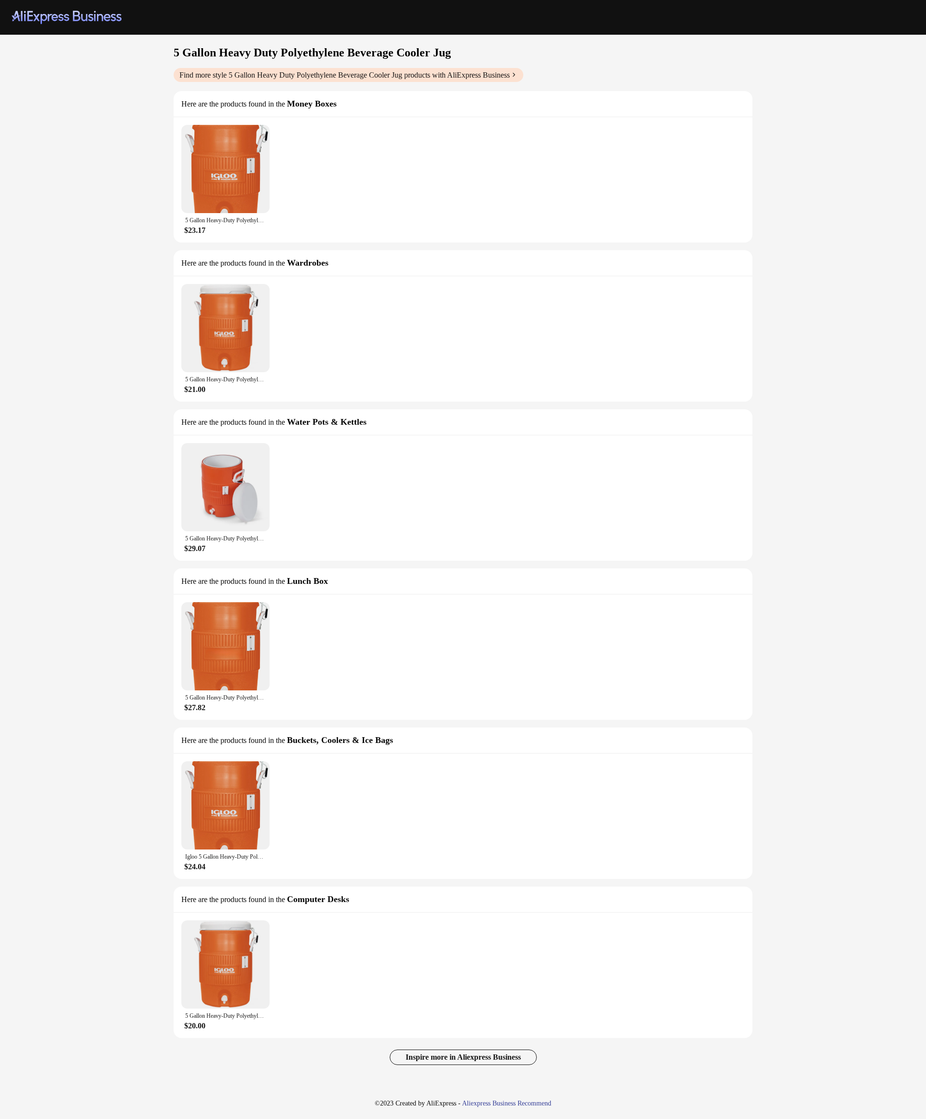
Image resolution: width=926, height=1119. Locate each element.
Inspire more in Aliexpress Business (463, 1057)
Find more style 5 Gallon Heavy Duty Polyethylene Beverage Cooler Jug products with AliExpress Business (344, 75)
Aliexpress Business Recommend (506, 1103)
